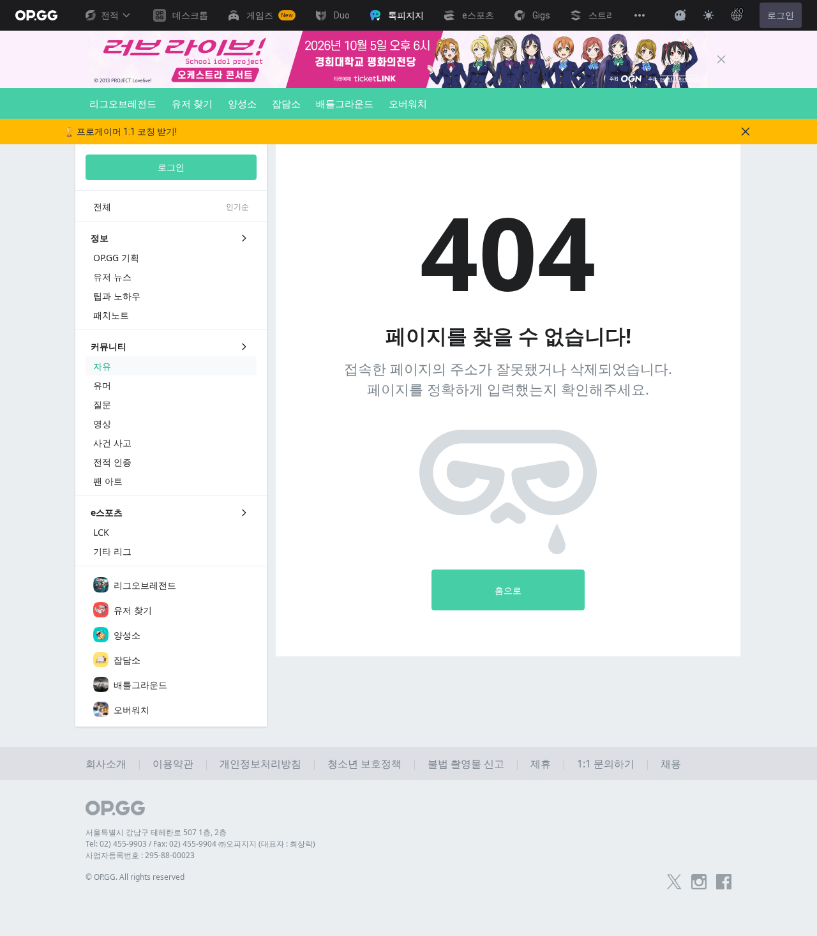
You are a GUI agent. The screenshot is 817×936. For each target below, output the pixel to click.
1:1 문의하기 (605, 764)
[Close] (721, 59)
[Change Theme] (708, 15)
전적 (110, 15)
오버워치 (408, 103)
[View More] (639, 15)
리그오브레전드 (122, 103)
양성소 (242, 103)
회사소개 (106, 763)
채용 (671, 763)
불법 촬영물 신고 (466, 764)
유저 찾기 (192, 103)
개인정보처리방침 (260, 764)
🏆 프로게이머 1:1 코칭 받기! (120, 131)
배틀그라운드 (344, 103)
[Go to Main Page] (36, 15)
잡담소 (286, 103)
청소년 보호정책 (364, 764)
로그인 (780, 15)
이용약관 (173, 764)
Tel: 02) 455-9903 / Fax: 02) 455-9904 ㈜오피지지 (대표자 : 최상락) (200, 843)
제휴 (540, 763)
